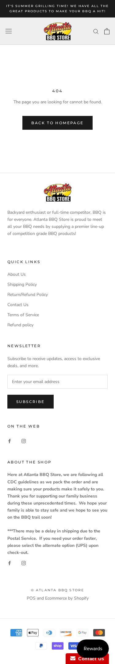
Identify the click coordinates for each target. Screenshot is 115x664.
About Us (16, 274)
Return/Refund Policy (27, 294)
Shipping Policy (22, 284)
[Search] (96, 31)
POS (31, 598)
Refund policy (20, 325)
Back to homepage (57, 123)
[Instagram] (23, 440)
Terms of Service (23, 315)
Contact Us (18, 305)
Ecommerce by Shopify (67, 598)
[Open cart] (106, 31)
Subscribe (30, 401)
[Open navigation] (9, 31)
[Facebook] (9, 440)
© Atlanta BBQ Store (57, 590)
